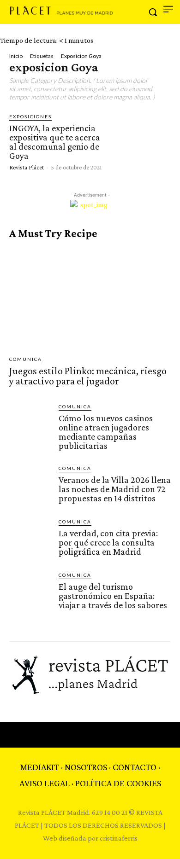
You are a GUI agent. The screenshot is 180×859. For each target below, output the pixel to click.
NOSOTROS (86, 767)
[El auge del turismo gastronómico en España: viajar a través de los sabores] (30, 592)
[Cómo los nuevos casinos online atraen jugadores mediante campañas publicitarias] (30, 424)
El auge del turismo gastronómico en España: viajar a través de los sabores (113, 595)
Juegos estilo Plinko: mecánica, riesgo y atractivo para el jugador (88, 376)
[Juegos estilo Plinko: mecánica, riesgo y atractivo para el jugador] (90, 297)
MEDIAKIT (39, 767)
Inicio (16, 55)
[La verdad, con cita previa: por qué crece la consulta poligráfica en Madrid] (30, 539)
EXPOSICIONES (30, 116)
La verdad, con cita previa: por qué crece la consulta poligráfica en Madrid (108, 542)
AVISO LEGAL (44, 783)
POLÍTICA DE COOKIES (118, 783)
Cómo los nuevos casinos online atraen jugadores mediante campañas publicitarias (106, 432)
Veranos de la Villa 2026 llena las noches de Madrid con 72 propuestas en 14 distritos (115, 489)
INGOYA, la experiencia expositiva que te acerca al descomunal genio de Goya (54, 142)
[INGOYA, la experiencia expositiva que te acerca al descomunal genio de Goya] (140, 141)
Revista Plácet (26, 167)
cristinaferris (119, 838)
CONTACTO (134, 767)
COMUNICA (25, 359)
